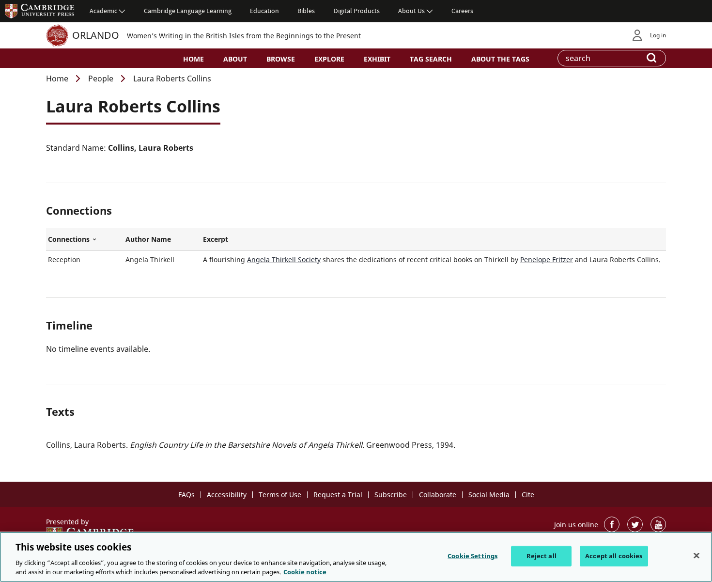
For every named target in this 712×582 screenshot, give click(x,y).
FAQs (186, 494)
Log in (658, 35)
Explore (329, 58)
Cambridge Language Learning (188, 10)
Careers (462, 10)
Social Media (489, 494)
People (100, 78)
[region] (356, 557)
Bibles (306, 10)
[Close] (696, 555)
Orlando (95, 35)
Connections (85, 239)
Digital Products (357, 10)
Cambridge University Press (40, 10)
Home (193, 58)
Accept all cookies (613, 555)
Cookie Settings (472, 555)
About (235, 58)
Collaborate (437, 494)
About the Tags (500, 58)
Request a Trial (337, 494)
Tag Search (431, 58)
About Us (411, 10)
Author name (148, 239)
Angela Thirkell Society (284, 259)
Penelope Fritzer (546, 259)
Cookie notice (304, 571)
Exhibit (377, 58)
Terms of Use (280, 494)
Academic (103, 10)
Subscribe (390, 494)
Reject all (541, 555)
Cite (528, 494)
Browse (280, 58)
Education (264, 10)
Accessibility (227, 494)
